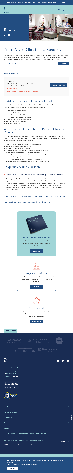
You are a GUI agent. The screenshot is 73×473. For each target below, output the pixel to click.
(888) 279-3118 (11, 373)
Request (36, 286)
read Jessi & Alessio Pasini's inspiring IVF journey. (50, 2)
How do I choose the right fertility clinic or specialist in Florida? (34, 174)
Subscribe (7, 376)
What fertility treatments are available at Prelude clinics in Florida (35, 196)
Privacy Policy (23, 441)
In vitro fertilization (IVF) (13, 113)
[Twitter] (58, 362)
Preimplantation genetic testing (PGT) (18, 119)
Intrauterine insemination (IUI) (16, 115)
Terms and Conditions (10, 441)
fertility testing (21, 111)
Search (63, 63)
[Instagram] (63, 362)
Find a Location (10, 331)
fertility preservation (24, 117)
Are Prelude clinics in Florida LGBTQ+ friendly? (27, 202)
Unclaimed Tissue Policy (37, 441)
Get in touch (36, 321)
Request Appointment (58, 85)
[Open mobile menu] (67, 9)
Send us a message (10, 371)
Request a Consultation (11, 368)
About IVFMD (11, 91)
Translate (66, 441)
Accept (12, 468)
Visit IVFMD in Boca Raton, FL (28, 91)
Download (36, 251)
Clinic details (12, 88)
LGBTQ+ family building (22, 148)
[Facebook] (68, 362)
